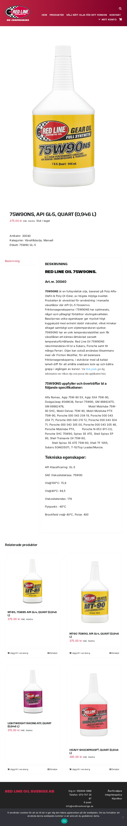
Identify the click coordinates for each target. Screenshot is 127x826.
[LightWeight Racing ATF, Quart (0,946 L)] (32, 691)
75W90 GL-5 (27, 245)
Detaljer (54, 653)
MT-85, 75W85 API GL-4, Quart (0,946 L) (32, 613)
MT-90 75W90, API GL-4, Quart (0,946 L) (94, 635)
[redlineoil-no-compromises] (18, 6)
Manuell (48, 240)
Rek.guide (91, 369)
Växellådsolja (33, 240)
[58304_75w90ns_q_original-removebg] (63, 117)
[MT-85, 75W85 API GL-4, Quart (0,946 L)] (32, 580)
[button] (120, 8)
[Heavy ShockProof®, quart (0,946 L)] (94, 705)
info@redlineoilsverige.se (79, 806)
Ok (64, 821)
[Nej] (123, 817)
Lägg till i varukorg (19, 653)
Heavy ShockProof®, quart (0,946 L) (94, 751)
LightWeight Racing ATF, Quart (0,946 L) (29, 724)
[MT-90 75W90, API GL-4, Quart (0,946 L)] (94, 591)
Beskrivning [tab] (12, 261)
